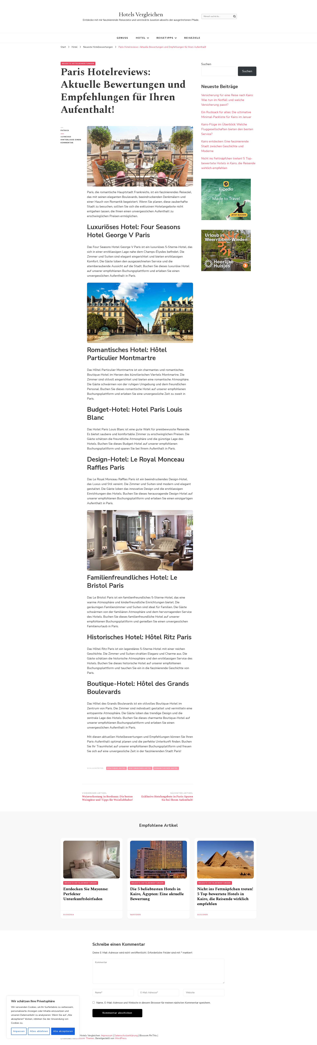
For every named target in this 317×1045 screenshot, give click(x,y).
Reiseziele (192, 37)
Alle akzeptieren (63, 1031)
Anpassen (19, 1031)
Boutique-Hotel (116, 768)
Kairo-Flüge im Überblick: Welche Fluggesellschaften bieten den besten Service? (227, 129)
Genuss (122, 37)
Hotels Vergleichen (141, 14)
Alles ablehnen (39, 1031)
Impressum (106, 1035)
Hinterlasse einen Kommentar (71, 141)
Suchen (206, 64)
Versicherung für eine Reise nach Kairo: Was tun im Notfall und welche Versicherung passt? (227, 100)
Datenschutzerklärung (126, 1035)
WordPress (120, 1038)
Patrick (65, 130)
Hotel (141, 37)
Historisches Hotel (140, 768)
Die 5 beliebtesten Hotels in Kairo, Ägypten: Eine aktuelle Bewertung (157, 894)
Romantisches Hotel (166, 768)
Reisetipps (165, 37)
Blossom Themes (85, 1038)
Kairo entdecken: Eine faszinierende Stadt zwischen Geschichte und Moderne (225, 146)
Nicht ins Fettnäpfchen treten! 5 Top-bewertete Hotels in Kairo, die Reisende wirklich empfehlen (228, 163)
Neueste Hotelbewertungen (78, 63)
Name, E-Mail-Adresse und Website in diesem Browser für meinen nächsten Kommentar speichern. (153, 1003)
